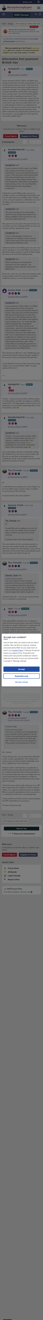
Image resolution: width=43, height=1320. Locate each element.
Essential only (21, 676)
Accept (21, 669)
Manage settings (21, 682)
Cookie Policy (17, 650)
